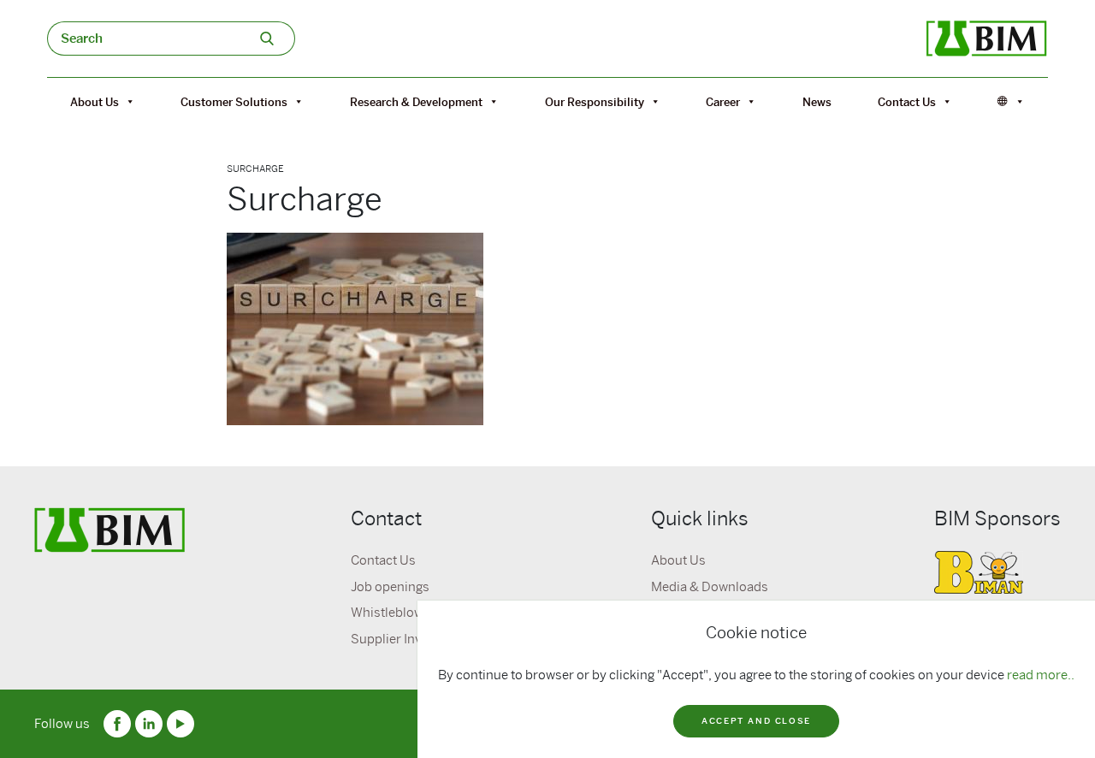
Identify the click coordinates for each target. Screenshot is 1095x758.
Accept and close (756, 720)
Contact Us (907, 102)
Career (723, 102)
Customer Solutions (234, 102)
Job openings (390, 587)
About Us (94, 102)
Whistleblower (393, 612)
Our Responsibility (594, 102)
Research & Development (416, 102)
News (817, 102)
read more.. (1040, 675)
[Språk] (1011, 101)
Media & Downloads (709, 587)
